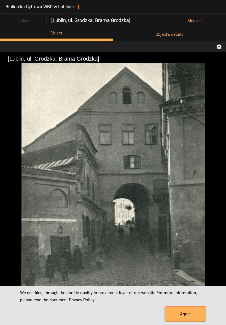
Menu (192, 20)
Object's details (169, 34)
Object (56, 33)
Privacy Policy (82, 299)
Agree (185, 314)
